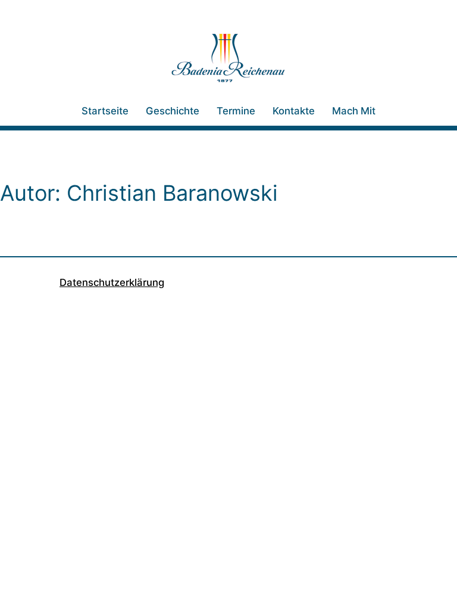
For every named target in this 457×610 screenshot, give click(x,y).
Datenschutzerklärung (112, 282)
